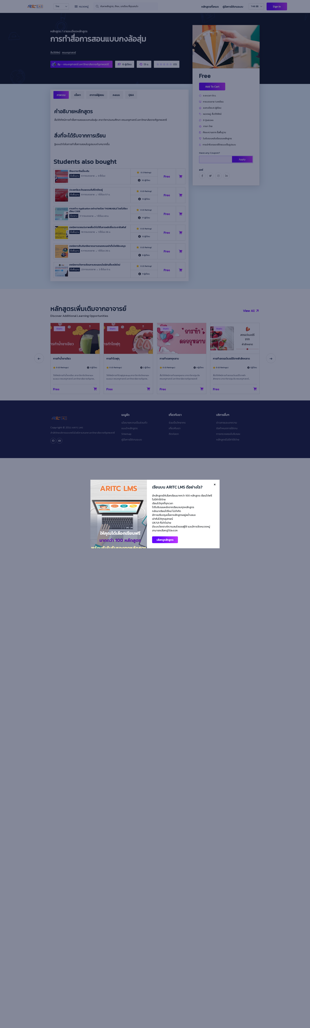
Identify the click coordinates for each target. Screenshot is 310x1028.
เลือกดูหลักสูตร (165, 540)
